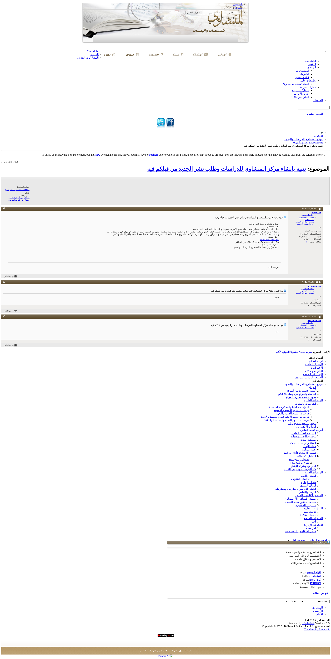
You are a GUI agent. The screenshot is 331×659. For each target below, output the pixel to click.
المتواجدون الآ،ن (299, 96)
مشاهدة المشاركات (306, 217)
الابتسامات (315, 576)
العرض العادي (24, 195)
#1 (4, 208)
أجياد (313, 521)
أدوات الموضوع (23, 187)
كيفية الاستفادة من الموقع (301, 390)
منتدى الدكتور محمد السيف (300, 501)
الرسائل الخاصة (314, 364)
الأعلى (278, 351)
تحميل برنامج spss (299, 459)
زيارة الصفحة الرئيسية (305, 224)
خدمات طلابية (308, 515)
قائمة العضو (302, 77)
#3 (4, 316)
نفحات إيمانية (308, 482)
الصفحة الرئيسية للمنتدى (309, 377)
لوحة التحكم (316, 361)
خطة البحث (309, 446)
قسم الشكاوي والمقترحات (300, 531)
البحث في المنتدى (312, 374)
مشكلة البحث (308, 439)
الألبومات (304, 74)
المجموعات (302, 70)
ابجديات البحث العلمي (303, 433)
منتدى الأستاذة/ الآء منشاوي (300, 498)
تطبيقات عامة (308, 80)
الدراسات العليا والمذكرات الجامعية (289, 406)
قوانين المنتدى (320, 592)
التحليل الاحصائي (306, 456)
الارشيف (311, 528)
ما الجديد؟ (93, 51)
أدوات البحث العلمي (311, 429)
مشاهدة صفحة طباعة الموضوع (17, 190)
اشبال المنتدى (308, 485)
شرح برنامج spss (299, 462)
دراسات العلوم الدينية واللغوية (292, 413)
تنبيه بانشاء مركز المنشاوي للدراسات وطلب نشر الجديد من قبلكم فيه (226, 169)
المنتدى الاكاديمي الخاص (309, 495)
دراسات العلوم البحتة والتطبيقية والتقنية (286, 420)
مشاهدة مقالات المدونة (305, 222)
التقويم (312, 64)
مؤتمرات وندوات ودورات (302, 423)
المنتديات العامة (314, 472)
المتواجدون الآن (314, 370)
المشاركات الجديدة (88, 57)
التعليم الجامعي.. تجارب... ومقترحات (295, 488)
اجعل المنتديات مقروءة (296, 83)
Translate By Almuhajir (317, 629)
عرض (27, 192)
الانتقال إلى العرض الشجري (18, 200)
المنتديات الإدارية (313, 524)
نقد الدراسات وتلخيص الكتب (300, 469)
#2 (4, 282)
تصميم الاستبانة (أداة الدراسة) (299, 452)
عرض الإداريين (301, 93)
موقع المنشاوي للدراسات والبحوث (303, 139)
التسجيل (238, 4)
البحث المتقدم (315, 113)
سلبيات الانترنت (300, 479)
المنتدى (94, 54)
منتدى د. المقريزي (305, 505)
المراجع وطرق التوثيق (303, 465)
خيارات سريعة (308, 87)
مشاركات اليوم (300, 90)
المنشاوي (317, 607)
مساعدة (238, 7)
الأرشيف (318, 610)
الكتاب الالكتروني (306, 426)
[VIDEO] (315, 583)
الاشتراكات (316, 367)
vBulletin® (308, 623)
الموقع (312, 387)
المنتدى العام (308, 475)
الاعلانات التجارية (313, 508)
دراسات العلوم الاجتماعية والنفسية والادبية (285, 416)
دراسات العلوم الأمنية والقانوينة (291, 410)
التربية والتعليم (307, 492)
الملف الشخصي (308, 215)
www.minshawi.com (269, 239)
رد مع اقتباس (8, 276)
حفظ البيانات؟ (230, 18)
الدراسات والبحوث (305, 403)
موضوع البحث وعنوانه (303, 436)
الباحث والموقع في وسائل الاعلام (297, 393)
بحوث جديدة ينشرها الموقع (308, 142)
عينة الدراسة (308, 449)
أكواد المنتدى (314, 572)
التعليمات (310, 60)
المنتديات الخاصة (313, 518)
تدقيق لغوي (309, 511)
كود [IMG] (315, 579)
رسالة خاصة (309, 220)
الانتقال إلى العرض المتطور (19, 198)
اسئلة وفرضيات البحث (303, 443)
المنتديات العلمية (313, 400)
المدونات (318, 100)
